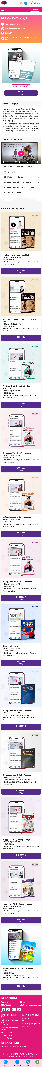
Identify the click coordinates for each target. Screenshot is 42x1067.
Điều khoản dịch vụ (7, 1032)
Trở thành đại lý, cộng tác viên (31, 1024)
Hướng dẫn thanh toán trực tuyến (9, 1021)
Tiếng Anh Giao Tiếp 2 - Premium (17, 517)
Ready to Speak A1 (11, 646)
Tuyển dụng (25, 1026)
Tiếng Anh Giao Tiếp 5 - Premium (17, 775)
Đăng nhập (35, 10)
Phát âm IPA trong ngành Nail (16, 255)
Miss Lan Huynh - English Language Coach (14, 1046)
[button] (17, 1063)
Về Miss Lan (25, 1018)
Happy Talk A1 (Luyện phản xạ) (16, 839)
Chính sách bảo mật (7, 1035)
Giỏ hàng (36, 3)
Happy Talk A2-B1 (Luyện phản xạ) (18, 904)
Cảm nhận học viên (28, 1021)
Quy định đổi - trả (6, 1025)
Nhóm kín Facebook (7, 1038)
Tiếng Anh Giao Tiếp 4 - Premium (17, 711)
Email (30, 1003)
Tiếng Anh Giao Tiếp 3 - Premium (17, 582)
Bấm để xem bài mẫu (21, 86)
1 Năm (21, 92)
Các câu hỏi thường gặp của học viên (9, 1028)
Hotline (6, 1003)
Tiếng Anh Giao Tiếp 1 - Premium (17, 453)
